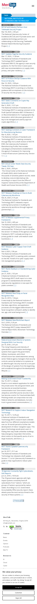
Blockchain (17, 318)
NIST (16, 52)
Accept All (18, 587)
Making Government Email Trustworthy (16, 379)
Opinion (5, 543)
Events (5, 540)
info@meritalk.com (9, 523)
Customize (18, 593)
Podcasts (6, 547)
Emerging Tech (7, 25)
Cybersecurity (18, 127)
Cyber (5, 565)
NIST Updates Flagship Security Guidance (16, 54)
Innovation (17, 76)
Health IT (16, 25)
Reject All (18, 598)
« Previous (17, 501)
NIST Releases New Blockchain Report (15, 320)
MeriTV (5, 550)
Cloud (5, 562)
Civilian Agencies (7, 52)
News (5, 537)
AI (3, 559)
